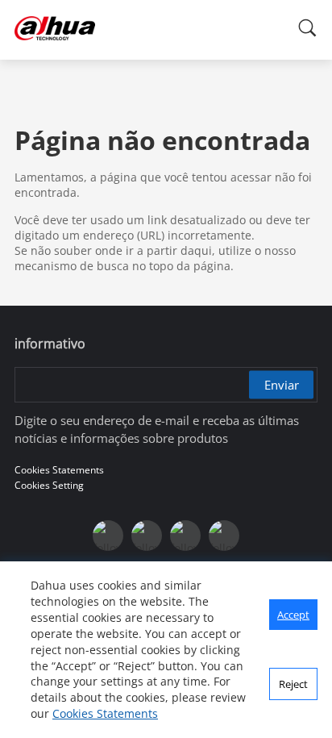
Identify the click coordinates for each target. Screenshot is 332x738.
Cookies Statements (105, 713)
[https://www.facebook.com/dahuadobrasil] (108, 535)
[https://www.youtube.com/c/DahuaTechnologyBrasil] (146, 535)
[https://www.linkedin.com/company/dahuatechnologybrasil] (185, 535)
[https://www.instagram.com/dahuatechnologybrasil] (224, 535)
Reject (293, 684)
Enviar (281, 385)
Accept (293, 614)
